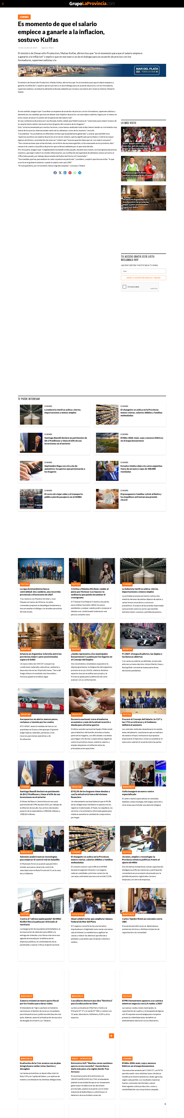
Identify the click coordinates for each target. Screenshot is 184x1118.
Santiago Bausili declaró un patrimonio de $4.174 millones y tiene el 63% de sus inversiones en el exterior (65, 441)
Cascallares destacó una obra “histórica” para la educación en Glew (91, 1002)
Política (25, 584)
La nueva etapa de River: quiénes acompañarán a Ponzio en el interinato (137, 175)
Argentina (25, 649)
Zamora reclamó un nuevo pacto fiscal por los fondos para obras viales (39, 1002)
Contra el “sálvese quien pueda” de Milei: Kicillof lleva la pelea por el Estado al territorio (40, 921)
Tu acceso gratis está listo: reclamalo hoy (138, 258)
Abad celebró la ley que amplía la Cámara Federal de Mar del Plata (92, 920)
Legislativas (78, 914)
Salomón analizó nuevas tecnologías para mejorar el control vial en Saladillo (40, 858)
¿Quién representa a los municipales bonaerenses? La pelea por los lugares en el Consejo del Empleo (91, 657)
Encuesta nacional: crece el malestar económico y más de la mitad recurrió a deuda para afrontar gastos (91, 722)
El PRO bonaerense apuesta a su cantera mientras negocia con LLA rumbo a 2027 (142, 1002)
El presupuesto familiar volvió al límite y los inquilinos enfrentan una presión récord (141, 497)
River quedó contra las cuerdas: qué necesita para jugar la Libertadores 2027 (136, 146)
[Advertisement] (68, 99)
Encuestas (77, 714)
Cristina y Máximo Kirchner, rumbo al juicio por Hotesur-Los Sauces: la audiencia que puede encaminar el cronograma (90, 593)
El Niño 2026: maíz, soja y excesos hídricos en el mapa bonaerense (142, 439)
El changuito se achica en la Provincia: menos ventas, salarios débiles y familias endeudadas (141, 412)
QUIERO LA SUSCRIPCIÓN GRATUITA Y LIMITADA (143, 278)
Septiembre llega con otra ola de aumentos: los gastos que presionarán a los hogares (64, 469)
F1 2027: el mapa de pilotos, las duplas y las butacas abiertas (142, 655)
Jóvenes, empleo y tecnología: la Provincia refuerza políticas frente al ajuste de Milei (141, 859)
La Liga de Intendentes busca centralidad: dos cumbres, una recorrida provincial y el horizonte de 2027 (40, 592)
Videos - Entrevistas (81, 1058)
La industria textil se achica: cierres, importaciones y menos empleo (62, 411)
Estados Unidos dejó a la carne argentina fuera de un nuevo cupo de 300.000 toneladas (141, 469)
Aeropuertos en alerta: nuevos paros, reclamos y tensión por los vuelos (39, 720)
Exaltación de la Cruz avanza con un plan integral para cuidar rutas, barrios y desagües (40, 1066)
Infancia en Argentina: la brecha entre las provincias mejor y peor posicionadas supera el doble (41, 657)
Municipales (128, 787)
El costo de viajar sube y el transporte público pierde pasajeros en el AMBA (63, 495)
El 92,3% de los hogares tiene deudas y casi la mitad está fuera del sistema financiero (90, 794)
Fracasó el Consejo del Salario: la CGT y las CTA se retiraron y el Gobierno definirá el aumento (142, 722)
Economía (24, 16)
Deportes (127, 649)
